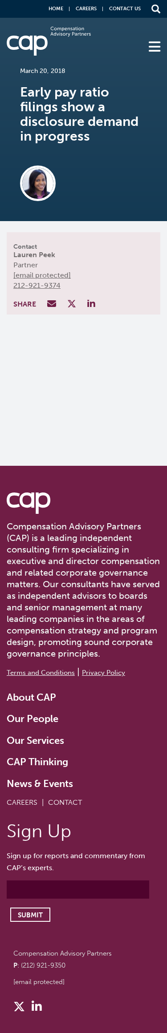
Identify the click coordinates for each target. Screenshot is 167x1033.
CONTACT (65, 802)
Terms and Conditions (41, 673)
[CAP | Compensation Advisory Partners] (49, 41)
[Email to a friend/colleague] (52, 304)
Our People (32, 719)
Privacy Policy (103, 673)
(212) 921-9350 (43, 965)
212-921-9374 (37, 285)
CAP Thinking (37, 762)
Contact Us (125, 9)
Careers (86, 9)
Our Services (35, 740)
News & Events (40, 784)
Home (56, 9)
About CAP (31, 697)
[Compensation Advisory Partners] (28, 503)
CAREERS (22, 802)
